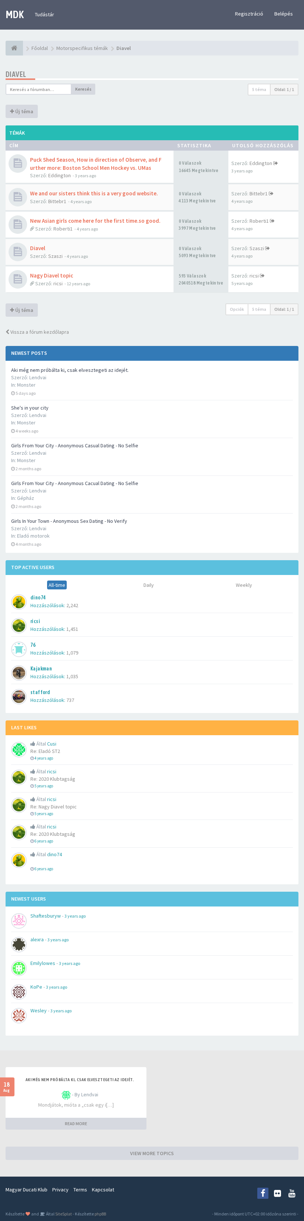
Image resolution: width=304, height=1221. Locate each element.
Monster (26, 384)
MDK (15, 14)
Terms (80, 1189)
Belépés (283, 13)
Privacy (60, 1189)
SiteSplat (63, 1214)
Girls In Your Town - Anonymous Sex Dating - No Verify (69, 521)
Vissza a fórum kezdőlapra (39, 332)
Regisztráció (249, 13)
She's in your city (30, 407)
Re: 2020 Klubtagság (52, 779)
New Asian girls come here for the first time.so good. (95, 220)
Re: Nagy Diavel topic (53, 806)
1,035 (72, 676)
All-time (57, 585)
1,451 (72, 629)
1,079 (72, 652)
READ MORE (76, 1123)
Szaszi (55, 256)
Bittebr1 (57, 201)
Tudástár (44, 14)
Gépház (25, 498)
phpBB (100, 1214)
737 (70, 700)
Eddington (59, 175)
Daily (148, 585)
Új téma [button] (23, 111)
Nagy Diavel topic (51, 275)
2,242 (72, 605)
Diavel (16, 74)
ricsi (58, 283)
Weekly (244, 585)
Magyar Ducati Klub (26, 1189)
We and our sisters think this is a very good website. (94, 193)
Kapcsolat (103, 1189)
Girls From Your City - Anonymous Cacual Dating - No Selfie (74, 483)
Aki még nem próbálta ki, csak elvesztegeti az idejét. (70, 370)
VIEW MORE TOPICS (152, 1153)
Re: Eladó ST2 (45, 751)
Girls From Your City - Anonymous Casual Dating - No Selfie (74, 445)
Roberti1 (63, 228)
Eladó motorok (33, 535)
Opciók (237, 309)
